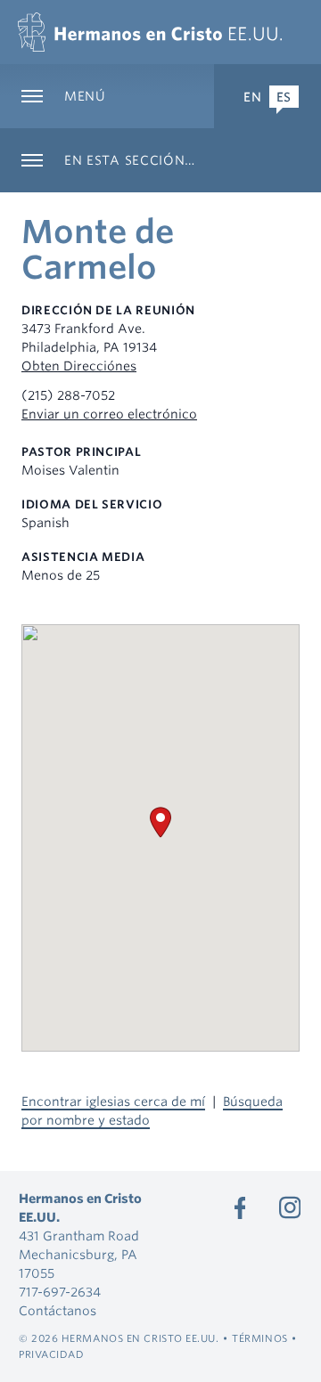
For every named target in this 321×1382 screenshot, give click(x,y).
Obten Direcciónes (78, 366)
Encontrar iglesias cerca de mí (113, 1101)
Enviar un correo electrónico (109, 414)
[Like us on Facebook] (240, 1207)
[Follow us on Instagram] (290, 1207)
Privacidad (52, 1354)
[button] (160, 822)
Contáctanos (57, 1311)
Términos (259, 1338)
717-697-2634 (60, 1292)
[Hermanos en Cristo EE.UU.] (150, 32)
